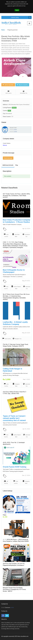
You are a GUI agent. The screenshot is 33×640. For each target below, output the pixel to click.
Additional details (8, 165)
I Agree (17, 10)
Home (3, 30)
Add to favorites (8, 85)
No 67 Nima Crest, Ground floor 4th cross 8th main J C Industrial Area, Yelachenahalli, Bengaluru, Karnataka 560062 (16, 296)
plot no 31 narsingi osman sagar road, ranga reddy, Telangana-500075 (15, 345)
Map (16, 165)
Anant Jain (13, 128)
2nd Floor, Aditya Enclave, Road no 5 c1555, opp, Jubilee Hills (14, 392)
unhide (15, 129)
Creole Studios (6, 143)
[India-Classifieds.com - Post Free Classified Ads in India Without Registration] (12, 23)
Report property (23, 85)
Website (5, 145)
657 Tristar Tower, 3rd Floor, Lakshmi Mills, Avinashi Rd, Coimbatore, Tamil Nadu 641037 (16, 195)
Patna (4, 515)
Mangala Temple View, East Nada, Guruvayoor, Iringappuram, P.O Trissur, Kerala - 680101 (14, 589)
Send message (8, 158)
